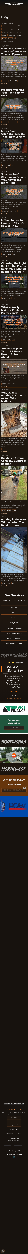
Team (4, 38)
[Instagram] (15, 1151)
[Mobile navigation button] (14, 10)
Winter (10, 38)
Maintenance (5, 25)
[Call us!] (3, 1251)
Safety (19, 35)
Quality (4, 29)
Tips (13, 25)
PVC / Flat (14, 623)
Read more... (14, 691)
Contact (14, 1147)
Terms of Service (18, 1144)
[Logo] (14, 4)
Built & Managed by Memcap (14, 1154)
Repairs (4, 35)
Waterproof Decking (14, 644)
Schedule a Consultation (14, 790)
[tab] (7, 698)
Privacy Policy (7, 1144)
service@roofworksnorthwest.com (14, 1103)
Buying (18, 29)
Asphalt (14, 617)
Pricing (11, 29)
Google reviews (19, 662)
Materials (5, 32)
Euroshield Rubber (14, 628)
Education (12, 35)
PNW (19, 25)
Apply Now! (14, 727)
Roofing (14, 607)
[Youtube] (19, 1151)
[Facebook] (12, 1151)
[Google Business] (9, 1151)
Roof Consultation (14, 633)
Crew (19, 32)
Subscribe (14, 1129)
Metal (14, 612)
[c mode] (26, 1251)
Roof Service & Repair (14, 638)
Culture (12, 32)
